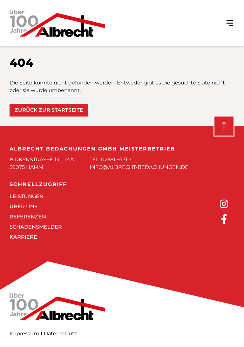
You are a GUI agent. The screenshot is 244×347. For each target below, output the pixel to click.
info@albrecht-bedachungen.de (139, 167)
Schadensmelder (36, 227)
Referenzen (28, 217)
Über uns (23, 207)
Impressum (24, 333)
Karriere (23, 237)
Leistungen (27, 196)
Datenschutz (60, 333)
